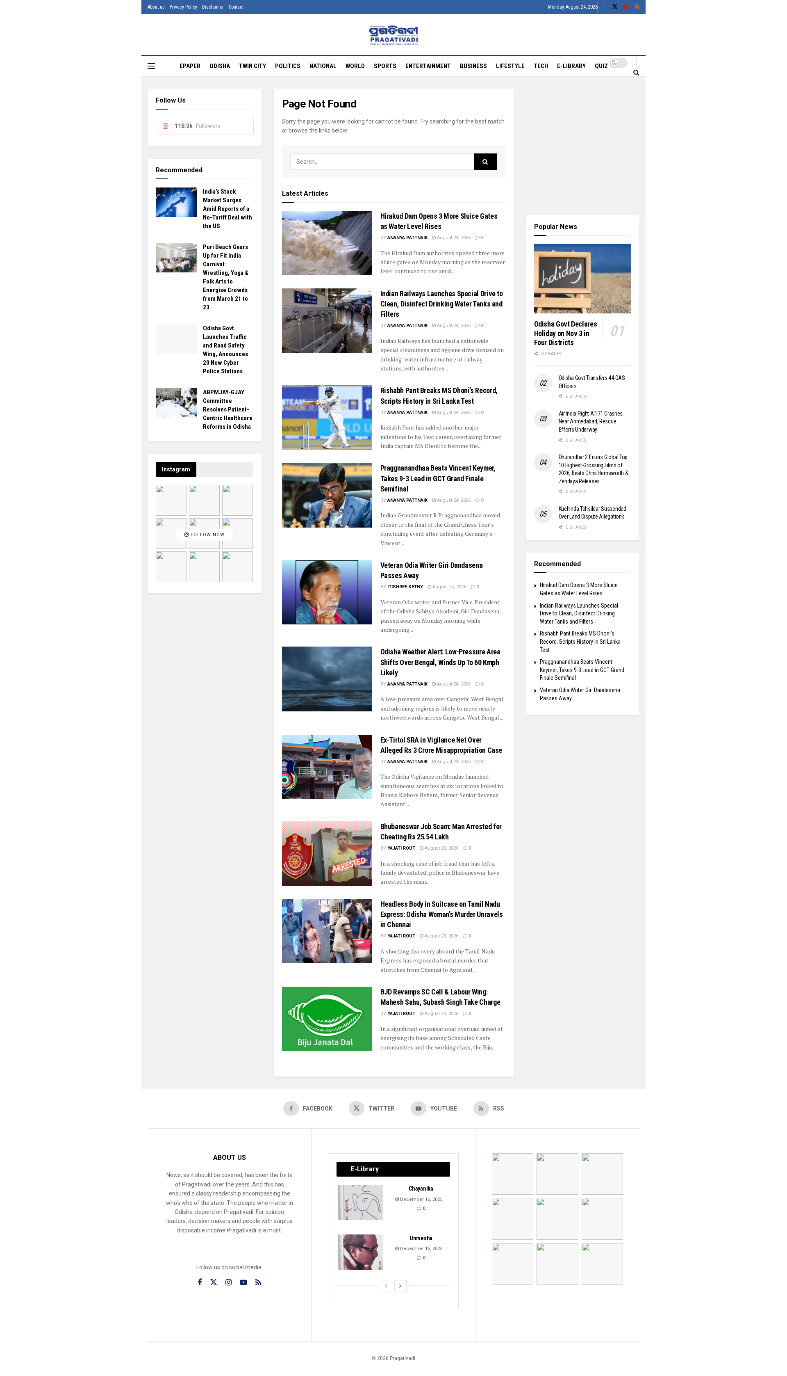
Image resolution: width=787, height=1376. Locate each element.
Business (473, 66)
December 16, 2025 (420, 1199)
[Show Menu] (151, 66)
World (355, 66)
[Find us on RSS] (637, 7)
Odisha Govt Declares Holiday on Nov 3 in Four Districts (565, 333)
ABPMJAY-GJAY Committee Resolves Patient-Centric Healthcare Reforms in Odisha (227, 409)
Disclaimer (213, 7)
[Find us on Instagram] (228, 1282)
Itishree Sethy (405, 587)
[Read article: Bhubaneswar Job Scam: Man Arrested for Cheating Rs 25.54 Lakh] (327, 853)
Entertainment (428, 66)
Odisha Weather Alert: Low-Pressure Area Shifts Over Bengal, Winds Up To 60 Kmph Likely (440, 662)
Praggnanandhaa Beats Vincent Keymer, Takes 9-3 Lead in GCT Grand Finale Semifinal (438, 478)
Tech (541, 66)
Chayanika (421, 1188)
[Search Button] (636, 72)
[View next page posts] (400, 1285)
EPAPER (190, 66)
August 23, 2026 (440, 848)
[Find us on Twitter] (615, 7)
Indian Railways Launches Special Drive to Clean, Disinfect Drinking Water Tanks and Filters (441, 303)
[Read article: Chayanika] (361, 1202)
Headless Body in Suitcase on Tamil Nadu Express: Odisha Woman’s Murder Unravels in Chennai (441, 914)
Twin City (252, 66)
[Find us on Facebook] (604, 7)
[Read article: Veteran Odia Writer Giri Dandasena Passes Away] (327, 592)
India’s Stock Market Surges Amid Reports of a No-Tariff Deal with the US (227, 209)
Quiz (601, 66)
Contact (236, 7)
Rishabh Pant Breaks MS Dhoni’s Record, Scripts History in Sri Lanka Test (580, 641)
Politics (287, 66)
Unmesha (420, 1238)
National (323, 66)
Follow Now (207, 534)
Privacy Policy (183, 7)
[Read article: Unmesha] (361, 1252)
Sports (385, 66)
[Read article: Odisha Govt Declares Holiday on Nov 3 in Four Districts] (583, 279)
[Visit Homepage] (393, 35)
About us (156, 7)
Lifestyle (510, 66)
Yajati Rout (401, 848)
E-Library (571, 66)
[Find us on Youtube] (626, 7)
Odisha (219, 66)
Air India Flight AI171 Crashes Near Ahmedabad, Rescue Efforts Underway (591, 421)
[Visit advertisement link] (583, 146)
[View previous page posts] (386, 1285)
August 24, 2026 (453, 237)
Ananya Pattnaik (407, 237)
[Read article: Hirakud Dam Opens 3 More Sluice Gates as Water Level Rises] (327, 243)
